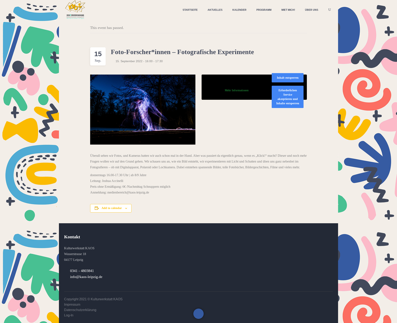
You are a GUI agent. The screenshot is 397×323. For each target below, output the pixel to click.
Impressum (72, 304)
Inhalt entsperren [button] (288, 77)
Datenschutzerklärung (80, 310)
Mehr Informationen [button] (237, 90)
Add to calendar (112, 208)
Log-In (68, 315)
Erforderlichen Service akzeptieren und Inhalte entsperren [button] (287, 97)
